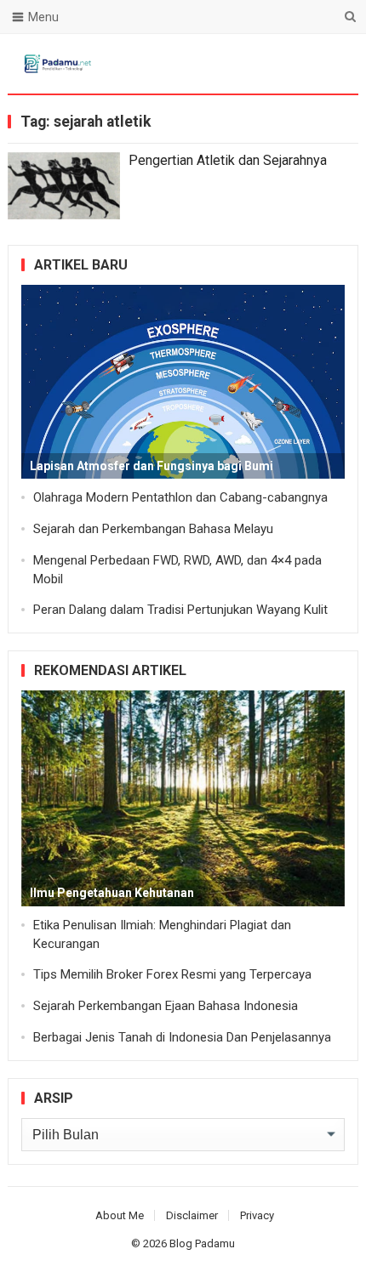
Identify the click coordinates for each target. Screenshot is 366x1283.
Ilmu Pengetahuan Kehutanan (112, 893)
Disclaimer (192, 1215)
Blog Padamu (202, 1243)
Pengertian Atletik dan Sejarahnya (228, 160)
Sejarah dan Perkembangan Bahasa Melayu (153, 528)
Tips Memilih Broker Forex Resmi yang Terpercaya (172, 974)
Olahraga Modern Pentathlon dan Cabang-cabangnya (180, 497)
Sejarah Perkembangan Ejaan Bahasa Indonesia (165, 1005)
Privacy (257, 1215)
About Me (119, 1215)
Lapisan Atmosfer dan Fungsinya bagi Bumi (151, 466)
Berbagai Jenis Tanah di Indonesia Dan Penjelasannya (182, 1037)
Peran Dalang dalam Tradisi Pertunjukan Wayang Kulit (180, 609)
